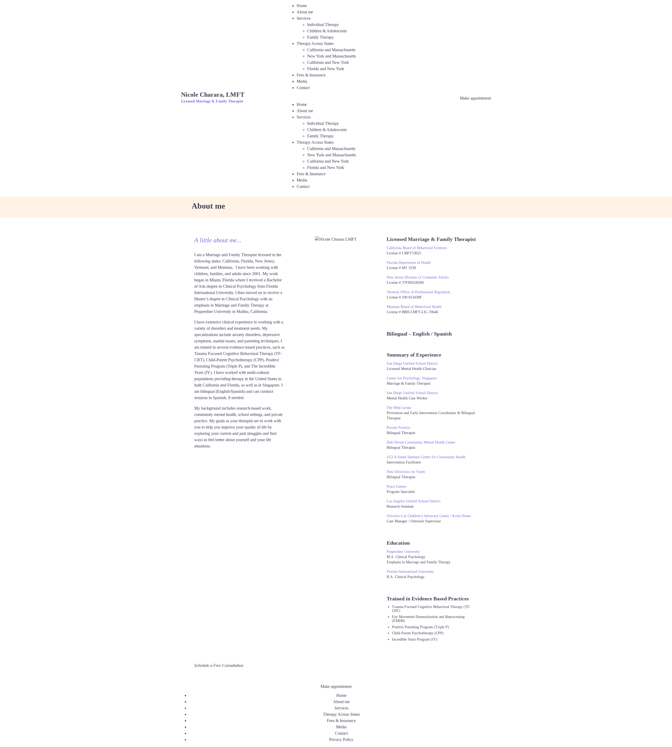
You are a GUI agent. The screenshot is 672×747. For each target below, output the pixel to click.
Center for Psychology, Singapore (412, 378)
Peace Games (396, 486)
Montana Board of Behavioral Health (414, 307)
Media (302, 81)
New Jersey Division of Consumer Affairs (418, 277)
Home (302, 5)
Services (304, 18)
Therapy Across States (315, 43)
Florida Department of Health (409, 263)
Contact (303, 87)
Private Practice (398, 428)
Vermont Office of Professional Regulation (418, 292)
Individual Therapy (323, 24)
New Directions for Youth (406, 472)
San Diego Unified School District (412, 363)
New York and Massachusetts (331, 56)
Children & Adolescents (327, 31)
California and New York (328, 62)
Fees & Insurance (311, 75)
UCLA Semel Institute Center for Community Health (426, 457)
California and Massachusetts (331, 50)
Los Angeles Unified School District (413, 501)
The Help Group (399, 408)
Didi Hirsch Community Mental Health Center (421, 442)
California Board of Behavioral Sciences (417, 248)
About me (305, 12)
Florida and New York (325, 68)
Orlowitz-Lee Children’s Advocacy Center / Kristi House (429, 516)
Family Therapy (320, 37)
